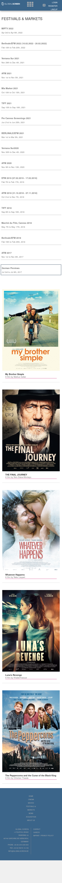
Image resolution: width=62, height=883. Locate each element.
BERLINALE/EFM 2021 (13, 133)
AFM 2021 (7, 73)
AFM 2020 (7, 163)
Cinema (31, 799)
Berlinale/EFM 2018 (11, 237)
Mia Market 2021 (10, 88)
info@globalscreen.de (18, 851)
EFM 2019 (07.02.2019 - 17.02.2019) (19, 178)
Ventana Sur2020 (10, 148)
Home (31, 796)
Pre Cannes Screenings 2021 (16, 118)
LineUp (54, 9)
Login (54, 2)
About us (31, 820)
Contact (36, 829)
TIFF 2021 (7, 103)
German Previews (11, 268)
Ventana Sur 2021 (10, 58)
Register (52, 6)
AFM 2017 (7, 252)
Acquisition (31, 817)
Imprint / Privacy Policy (43, 835)
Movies (31, 803)
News (31, 813)
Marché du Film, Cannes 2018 (17, 222)
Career (36, 832)
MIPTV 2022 (7, 28)
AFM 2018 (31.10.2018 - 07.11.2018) (19, 192)
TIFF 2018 (7, 207)
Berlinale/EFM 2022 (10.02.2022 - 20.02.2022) (24, 43)
